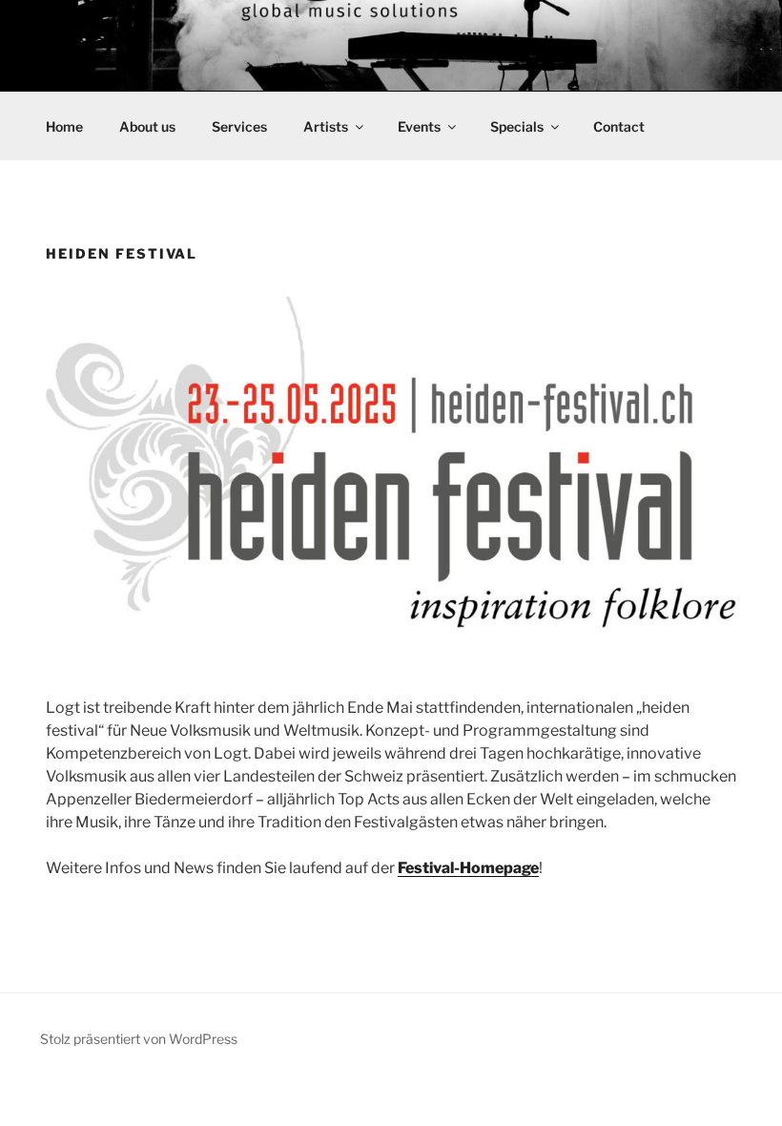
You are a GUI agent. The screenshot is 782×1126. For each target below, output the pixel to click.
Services (239, 126)
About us (147, 126)
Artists (325, 126)
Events (419, 126)
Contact (619, 126)
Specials (517, 126)
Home (64, 126)
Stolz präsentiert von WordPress (138, 1039)
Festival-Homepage (468, 868)
